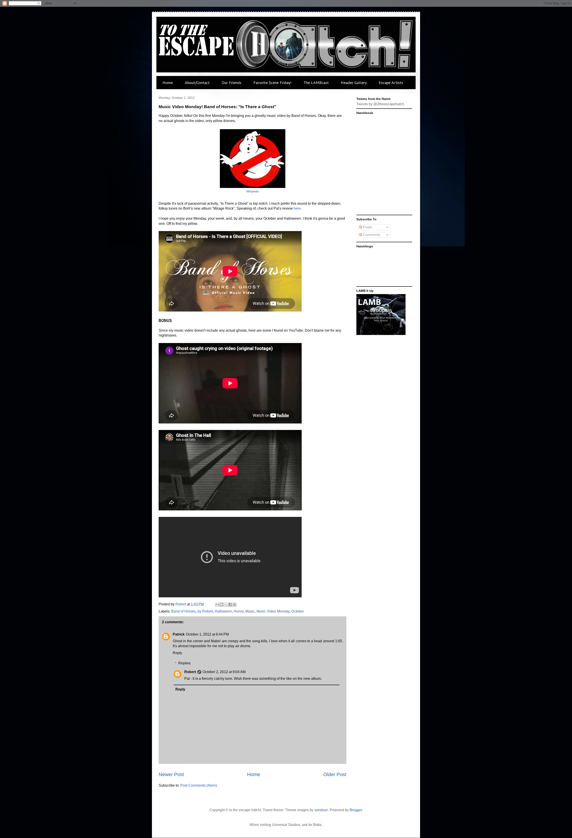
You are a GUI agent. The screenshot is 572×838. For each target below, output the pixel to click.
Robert (190, 672)
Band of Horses (183, 611)
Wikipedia (252, 191)
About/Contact (197, 82)
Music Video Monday (273, 611)
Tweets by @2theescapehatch (380, 104)
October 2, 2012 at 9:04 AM (224, 672)
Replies (184, 663)
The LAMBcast (316, 82)
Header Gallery (354, 82)
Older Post (334, 774)
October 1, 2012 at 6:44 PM (207, 634)
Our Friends (231, 82)
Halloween (223, 611)
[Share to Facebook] (230, 604)
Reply (177, 653)
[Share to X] (226, 604)
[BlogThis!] (221, 604)
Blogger (356, 810)
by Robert (205, 611)
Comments (371, 235)
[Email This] (217, 604)
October (297, 611)
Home (167, 82)
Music (250, 611)
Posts (367, 227)
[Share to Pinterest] (234, 604)
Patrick (179, 634)
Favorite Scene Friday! (272, 82)
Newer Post (171, 774)
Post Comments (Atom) (198, 785)
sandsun (321, 810)
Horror (239, 611)
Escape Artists (391, 82)
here (297, 208)
